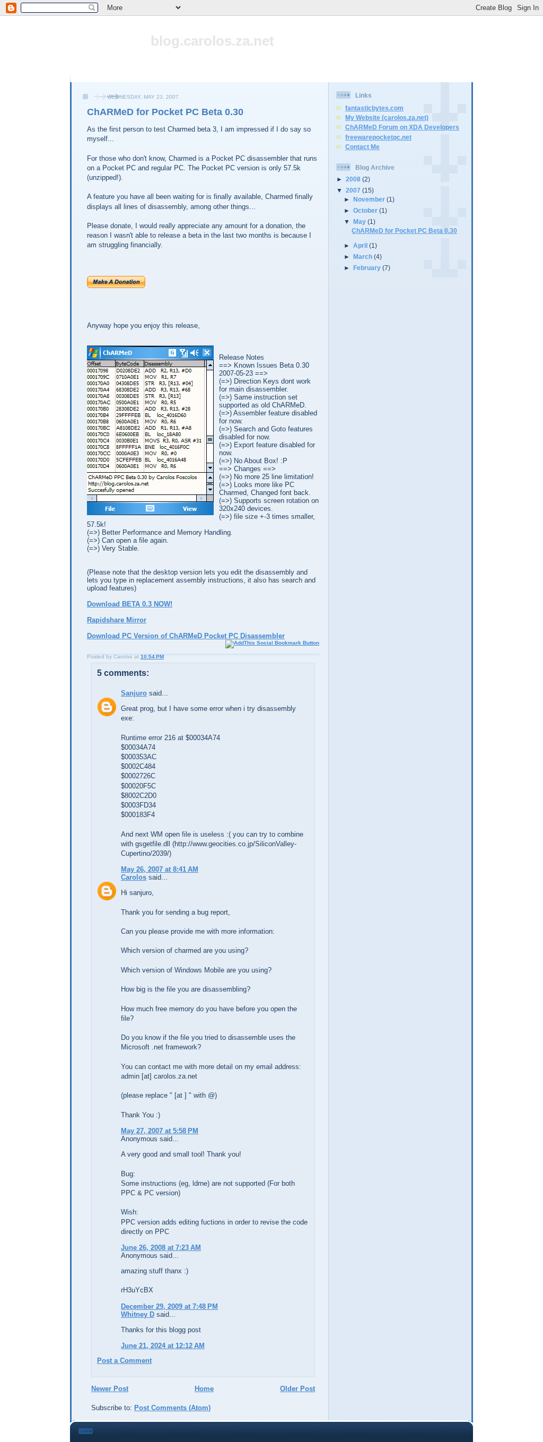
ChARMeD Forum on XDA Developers (402, 127)
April (361, 245)
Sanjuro (134, 693)
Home (204, 1389)
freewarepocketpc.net (378, 137)
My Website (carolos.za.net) (386, 117)
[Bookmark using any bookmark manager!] (272, 643)
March (363, 256)
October (366, 210)
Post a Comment (124, 1361)
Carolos (133, 877)
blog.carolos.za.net (212, 41)
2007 (354, 190)
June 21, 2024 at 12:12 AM (163, 1346)
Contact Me (362, 146)
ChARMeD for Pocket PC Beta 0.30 (165, 112)
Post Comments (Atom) (172, 1408)
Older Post (297, 1389)
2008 (354, 179)
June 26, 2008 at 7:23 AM (161, 1248)
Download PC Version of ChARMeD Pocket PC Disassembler (186, 636)
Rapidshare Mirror (116, 620)
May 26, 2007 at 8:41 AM (159, 869)
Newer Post (109, 1389)
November (370, 199)
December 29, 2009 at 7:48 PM (169, 1306)
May (360, 221)
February (367, 267)
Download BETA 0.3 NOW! (129, 604)
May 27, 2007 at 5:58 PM (159, 1131)
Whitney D (137, 1314)
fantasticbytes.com (374, 108)
